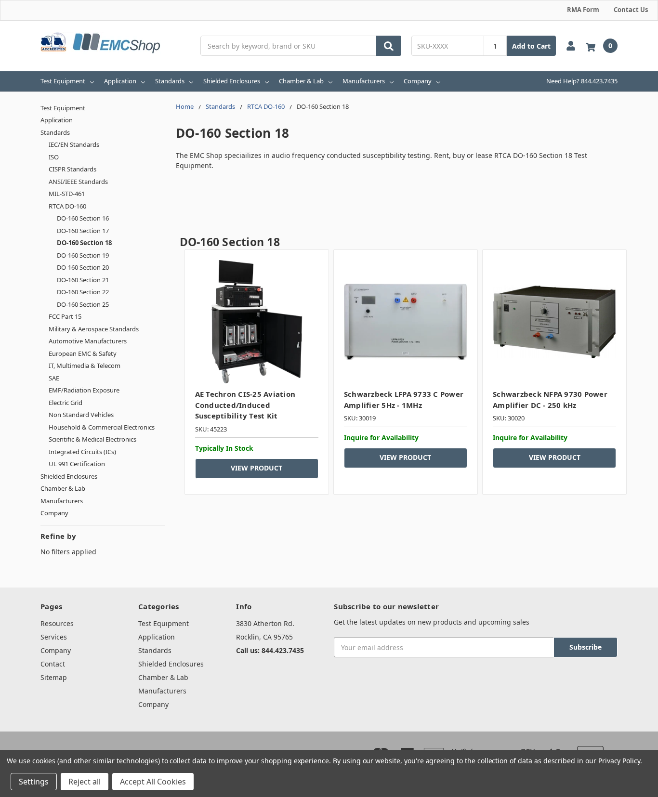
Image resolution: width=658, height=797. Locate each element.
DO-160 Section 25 (83, 304)
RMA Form (583, 9)
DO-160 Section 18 (84, 242)
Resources (57, 623)
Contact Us (631, 9)
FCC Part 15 (65, 316)
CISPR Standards (72, 169)
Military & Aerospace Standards (94, 329)
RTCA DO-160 (67, 206)
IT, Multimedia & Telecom (84, 365)
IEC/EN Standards (74, 144)
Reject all (84, 781)
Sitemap (53, 677)
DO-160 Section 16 (83, 218)
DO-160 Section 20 (83, 267)
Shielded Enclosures (231, 81)
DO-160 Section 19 (83, 255)
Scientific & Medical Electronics (92, 439)
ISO (54, 157)
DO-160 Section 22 (83, 291)
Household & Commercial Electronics (102, 427)
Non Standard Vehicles (81, 414)
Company (418, 81)
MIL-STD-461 (67, 193)
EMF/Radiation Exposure (84, 390)
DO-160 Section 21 (83, 279)
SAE (54, 378)
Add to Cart (531, 46)
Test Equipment (62, 81)
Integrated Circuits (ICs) (82, 451)
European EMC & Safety (83, 353)
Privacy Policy (619, 760)
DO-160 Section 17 (83, 230)
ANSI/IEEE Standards (78, 181)
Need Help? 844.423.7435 (582, 81)
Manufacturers (363, 81)
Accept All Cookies (153, 781)
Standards (169, 81)
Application (120, 81)
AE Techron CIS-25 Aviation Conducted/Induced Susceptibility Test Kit (245, 404)
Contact (52, 663)
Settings (34, 781)
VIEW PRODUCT (256, 467)
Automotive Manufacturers (88, 341)
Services (53, 636)
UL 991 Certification (77, 463)
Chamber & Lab (301, 81)
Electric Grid (65, 402)
